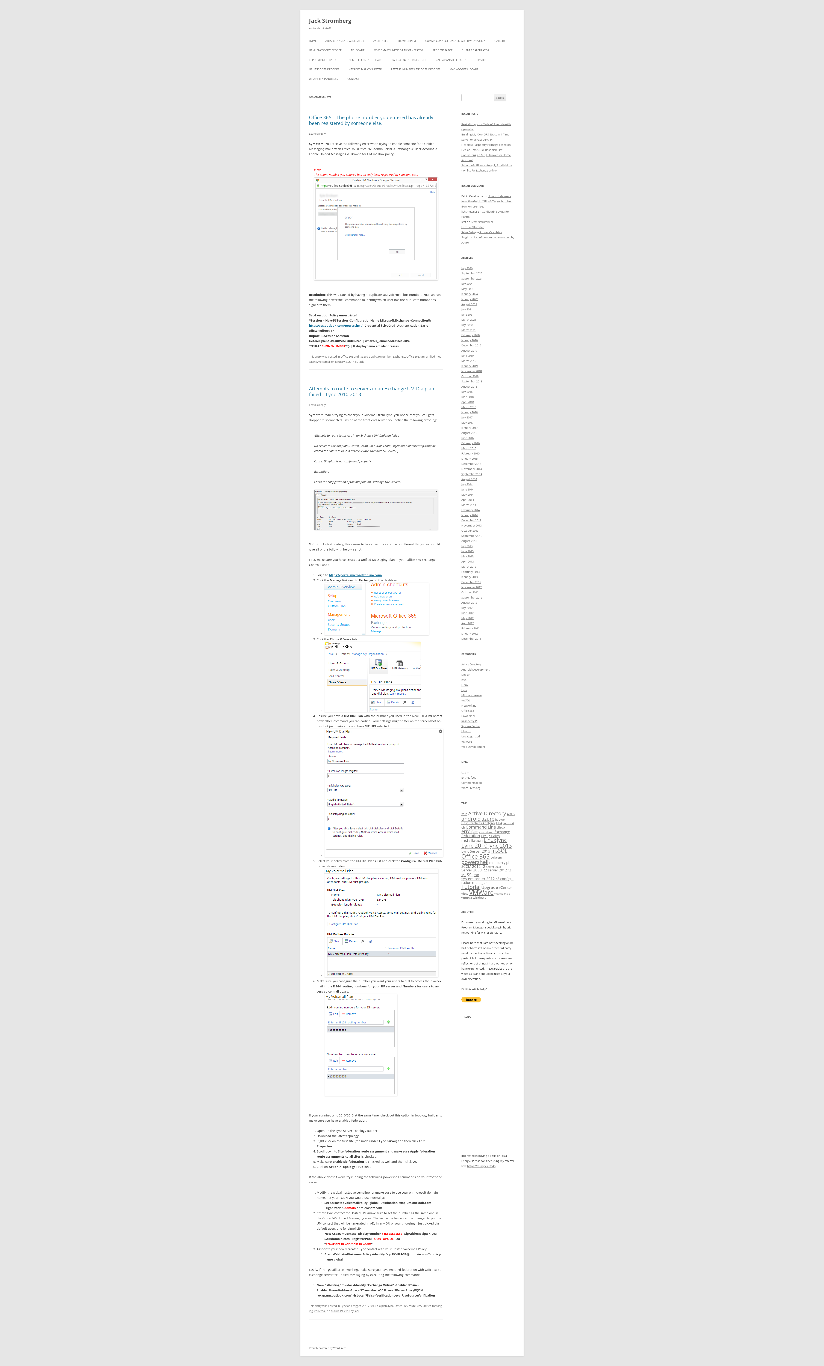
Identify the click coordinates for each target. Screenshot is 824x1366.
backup (500, 819)
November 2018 (471, 371)
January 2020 (469, 340)
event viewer (486, 832)
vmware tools (502, 893)
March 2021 (468, 320)
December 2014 (471, 464)
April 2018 (467, 402)
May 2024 (467, 289)
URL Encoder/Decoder (324, 69)
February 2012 (470, 628)
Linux (464, 685)
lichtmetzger (469, 212)
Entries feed (468, 777)
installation (472, 840)
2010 (365, 1306)
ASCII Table (380, 41)
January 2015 (469, 458)
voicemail (324, 362)
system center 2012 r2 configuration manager (487, 880)
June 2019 (467, 356)
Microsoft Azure (471, 695)
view (464, 893)
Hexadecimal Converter (365, 69)
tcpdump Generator (323, 60)
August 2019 (469, 350)
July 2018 (467, 392)
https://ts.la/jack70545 (481, 1166)
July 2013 (467, 546)
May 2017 (467, 422)
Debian (465, 675)
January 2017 (469, 428)
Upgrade (489, 887)
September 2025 (471, 273)
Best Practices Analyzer (478, 823)
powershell (474, 861)
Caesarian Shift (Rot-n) (451, 60)
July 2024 (467, 284)
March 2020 (468, 330)
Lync (344, 1306)
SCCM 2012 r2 (473, 866)
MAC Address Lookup (464, 69)
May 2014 (467, 494)
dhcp (501, 827)
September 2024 (471, 278)
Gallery (499, 41)
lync (390, 1306)
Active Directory (471, 664)
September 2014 (471, 474)
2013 (373, 1306)
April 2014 (467, 500)
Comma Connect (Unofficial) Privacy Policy (455, 41)
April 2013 (467, 561)
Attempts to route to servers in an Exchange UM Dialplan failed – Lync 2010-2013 (371, 391)
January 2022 (469, 299)
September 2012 (471, 597)
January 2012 (469, 633)
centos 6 (508, 823)
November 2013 (471, 525)
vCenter (505, 887)
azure (488, 818)
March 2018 (468, 407)
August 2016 (469, 433)
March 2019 (468, 361)
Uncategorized (470, 736)
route (412, 1306)
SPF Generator (443, 50)
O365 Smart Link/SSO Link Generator (398, 50)
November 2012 (471, 587)
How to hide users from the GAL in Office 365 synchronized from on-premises (486, 201)
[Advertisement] (488, 1088)
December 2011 (471, 639)
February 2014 (470, 510)
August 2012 (469, 603)
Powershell (468, 716)
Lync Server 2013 (475, 851)
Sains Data (468, 232)
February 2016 (470, 443)
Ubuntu (466, 731)
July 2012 (467, 608)
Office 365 (347, 356)
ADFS (511, 814)
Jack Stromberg (330, 20)
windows (479, 897)
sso (476, 875)
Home (313, 41)
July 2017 (467, 417)
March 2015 (468, 448)
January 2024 (469, 294)
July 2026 (467, 268)
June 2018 (467, 397)
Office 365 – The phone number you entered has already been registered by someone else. (371, 120)
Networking (468, 705)
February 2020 (470, 335)
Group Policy (490, 836)
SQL (463, 875)
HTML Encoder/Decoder (325, 50)
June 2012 (467, 613)
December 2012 (471, 582)
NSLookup (358, 50)
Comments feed (471, 783)
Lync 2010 (474, 845)
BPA (499, 823)
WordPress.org (470, 788)
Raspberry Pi (469, 721)
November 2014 (471, 469)
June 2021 (467, 314)
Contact (353, 79)
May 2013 (467, 556)
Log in (465, 772)
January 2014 (469, 515)
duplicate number (380, 356)
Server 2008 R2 (474, 870)
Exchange (399, 356)
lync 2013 (500, 845)
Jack (361, 362)
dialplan (382, 1306)
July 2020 (467, 325)
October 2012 (470, 592)
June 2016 (467, 438)
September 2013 (471, 536)
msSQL (465, 700)
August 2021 (469, 304)
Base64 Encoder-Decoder (408, 60)
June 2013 (467, 551)
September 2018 (471, 381)
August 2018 (469, 386)
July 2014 (467, 484)
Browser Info (406, 41)
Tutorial (470, 886)
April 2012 (467, 623)
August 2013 (469, 541)
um (422, 356)
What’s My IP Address (323, 79)
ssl (470, 874)
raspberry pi (499, 862)
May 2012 (467, 618)
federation (470, 835)
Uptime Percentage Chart (364, 60)
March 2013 (468, 567)
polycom (496, 857)
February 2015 (470, 453)
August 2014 (469, 479)
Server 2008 (493, 867)
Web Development (473, 747)
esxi (475, 832)
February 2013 (470, 572)
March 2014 (468, 505)
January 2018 (469, 412)
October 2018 (470, 376)
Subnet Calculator (475, 50)
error (467, 831)
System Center (470, 726)
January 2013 (469, 577)
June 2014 (467, 489)
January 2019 (469, 366)
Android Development (475, 669)
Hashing (482, 60)
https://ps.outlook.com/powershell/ (336, 325)
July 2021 (467, 309)
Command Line (481, 827)
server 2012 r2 (499, 870)
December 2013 (471, 520)
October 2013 (470, 531)
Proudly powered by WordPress (327, 1348)
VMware (466, 741)
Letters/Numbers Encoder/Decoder (415, 69)
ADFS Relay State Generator (344, 41)
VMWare (481, 892)
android (471, 818)
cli (463, 827)
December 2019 (471, 345)
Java (464, 680)
